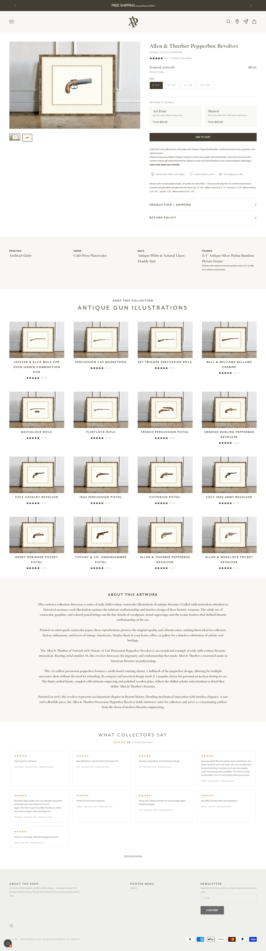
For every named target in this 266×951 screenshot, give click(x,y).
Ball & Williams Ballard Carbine (229, 364)
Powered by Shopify (67, 939)
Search (133, 888)
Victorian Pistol (165, 497)
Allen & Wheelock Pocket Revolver (229, 559)
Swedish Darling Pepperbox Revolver (229, 434)
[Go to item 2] (27, 137)
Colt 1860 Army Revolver (229, 497)
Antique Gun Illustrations (166, 52)
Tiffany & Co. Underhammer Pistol (101, 559)
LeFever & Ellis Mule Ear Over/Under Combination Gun (36, 367)
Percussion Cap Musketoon (100, 362)
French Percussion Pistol (165, 432)
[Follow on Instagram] (11, 926)
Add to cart (203, 137)
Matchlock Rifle (36, 432)
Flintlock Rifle (100, 432)
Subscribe (212, 910)
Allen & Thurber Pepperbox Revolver (165, 559)
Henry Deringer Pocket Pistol (36, 559)
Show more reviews (133, 856)
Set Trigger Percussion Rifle (165, 362)
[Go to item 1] (14, 137)
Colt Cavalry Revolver (36, 497)
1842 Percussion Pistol (101, 497)
